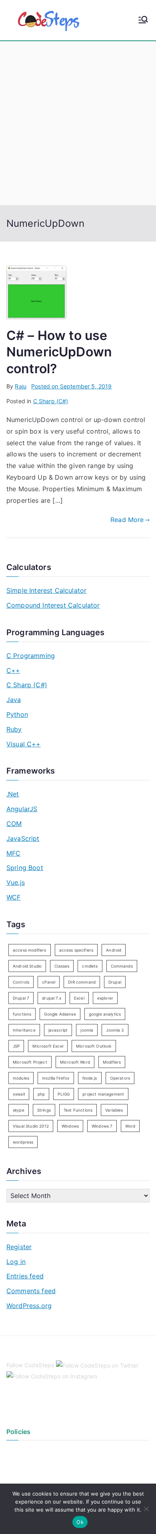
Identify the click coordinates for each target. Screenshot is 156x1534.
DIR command (82, 982)
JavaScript (23, 838)
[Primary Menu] (143, 20)
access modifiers (29, 950)
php (41, 1094)
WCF (13, 897)
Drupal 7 (21, 998)
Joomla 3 (115, 1030)
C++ (13, 670)
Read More (127, 520)
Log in (16, 1262)
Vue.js (15, 882)
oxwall (19, 1094)
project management (103, 1094)
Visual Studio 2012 (31, 1126)
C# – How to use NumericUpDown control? (59, 352)
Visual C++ (23, 744)
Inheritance (24, 1030)
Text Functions (78, 1110)
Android (113, 950)
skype (18, 1110)
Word (130, 1126)
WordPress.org (29, 1306)
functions (22, 1014)
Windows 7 (102, 1126)
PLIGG (64, 1094)
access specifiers (76, 950)
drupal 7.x (51, 998)
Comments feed (31, 1291)
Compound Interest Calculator (53, 605)
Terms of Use (24, 1465)
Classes (61, 966)
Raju (20, 386)
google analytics (105, 1014)
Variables (114, 1110)
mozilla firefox (55, 1078)
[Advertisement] (78, 123)
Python (17, 714)
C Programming (30, 656)
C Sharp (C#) (50, 401)
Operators (120, 1078)
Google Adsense (60, 1014)
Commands (122, 966)
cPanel (48, 982)
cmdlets (90, 966)
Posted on (71, 386)
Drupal (114, 982)
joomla (86, 1030)
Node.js (89, 1078)
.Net (12, 794)
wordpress (23, 1142)
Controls (21, 982)
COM (14, 824)
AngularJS (21, 809)
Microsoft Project (30, 1062)
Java (13, 700)
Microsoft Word (75, 1062)
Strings (44, 1110)
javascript (58, 1030)
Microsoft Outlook (94, 1046)
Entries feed (25, 1276)
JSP (16, 1046)
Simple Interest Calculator (46, 590)
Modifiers (112, 1062)
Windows (70, 1126)
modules (21, 1078)
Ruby (14, 729)
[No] (146, 1509)
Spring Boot (24, 868)
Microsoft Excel (47, 1046)
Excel (79, 998)
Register (19, 1247)
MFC (13, 853)
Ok (80, 1522)
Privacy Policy (25, 1451)
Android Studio (27, 966)
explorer (105, 998)
